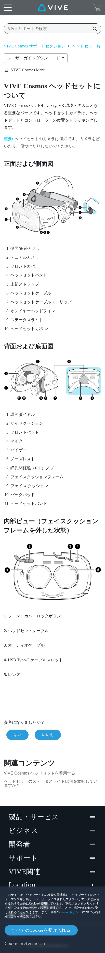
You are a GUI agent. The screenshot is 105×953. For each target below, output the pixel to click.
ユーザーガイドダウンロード (34, 58)
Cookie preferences (24, 943)
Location (22, 885)
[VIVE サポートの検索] (93, 29)
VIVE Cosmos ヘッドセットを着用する (39, 773)
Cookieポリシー (70, 912)
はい (17, 735)
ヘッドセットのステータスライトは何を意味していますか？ (51, 783)
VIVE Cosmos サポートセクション (34, 46)
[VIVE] (52, 7)
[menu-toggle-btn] (7, 7)
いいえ (48, 735)
